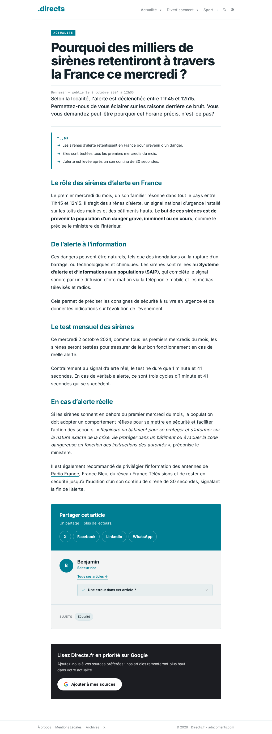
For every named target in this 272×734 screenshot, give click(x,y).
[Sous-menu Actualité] (161, 10)
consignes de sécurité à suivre (143, 301)
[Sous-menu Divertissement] (197, 10)
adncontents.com (221, 727)
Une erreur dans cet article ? (112, 590)
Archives (92, 727)
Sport (208, 9)
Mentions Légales (68, 727)
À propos (44, 727)
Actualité (149, 9)
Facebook (86, 536)
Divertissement (180, 9)
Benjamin (58, 92)
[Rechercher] (224, 9)
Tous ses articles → (92, 576)
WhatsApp (142, 536)
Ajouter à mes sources (93, 684)
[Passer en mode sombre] (232, 9)
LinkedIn (114, 536)
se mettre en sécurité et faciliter (178, 422)
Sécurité (84, 616)
